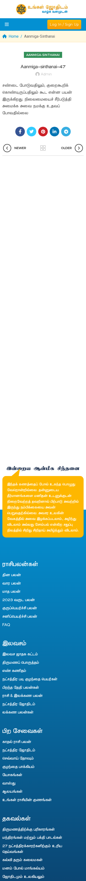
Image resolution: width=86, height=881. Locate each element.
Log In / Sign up (64, 24)
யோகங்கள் (12, 774)
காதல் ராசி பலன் (16, 741)
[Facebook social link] (20, 131)
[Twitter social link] (31, 131)
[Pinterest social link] (43, 131)
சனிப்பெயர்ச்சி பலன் (19, 616)
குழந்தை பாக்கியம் (18, 766)
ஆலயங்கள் (12, 791)
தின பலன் (11, 574)
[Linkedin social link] (54, 131)
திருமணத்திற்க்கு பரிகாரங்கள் (28, 829)
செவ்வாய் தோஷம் (18, 758)
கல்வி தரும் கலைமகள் (22, 859)
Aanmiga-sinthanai (39, 36)
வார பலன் (11, 583)
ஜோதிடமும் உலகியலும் (23, 876)
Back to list (43, 148)
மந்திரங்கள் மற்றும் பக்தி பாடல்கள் (32, 837)
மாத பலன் (11, 591)
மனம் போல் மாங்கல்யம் (23, 868)
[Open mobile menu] (6, 24)
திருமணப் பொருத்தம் (20, 662)
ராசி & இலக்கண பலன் (22, 695)
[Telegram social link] (66, 131)
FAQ (6, 624)
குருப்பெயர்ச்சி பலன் (19, 607)
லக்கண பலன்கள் (17, 712)
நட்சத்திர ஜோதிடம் (18, 703)
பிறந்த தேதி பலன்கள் (20, 687)
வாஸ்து (9, 783)
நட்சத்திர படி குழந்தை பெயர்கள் (29, 679)
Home (14, 36)
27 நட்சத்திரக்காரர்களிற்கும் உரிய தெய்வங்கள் (32, 848)
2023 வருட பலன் (18, 599)
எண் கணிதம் (14, 670)
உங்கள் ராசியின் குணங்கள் (27, 799)
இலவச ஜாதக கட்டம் (20, 654)
